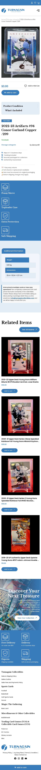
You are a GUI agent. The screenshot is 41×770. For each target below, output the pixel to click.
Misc (2, 738)
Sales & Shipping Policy (8, 676)
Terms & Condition (31, 753)
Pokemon (4, 729)
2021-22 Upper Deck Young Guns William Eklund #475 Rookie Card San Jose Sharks (20, 380)
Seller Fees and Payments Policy (12, 682)
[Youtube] (26, 758)
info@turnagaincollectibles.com (22, 298)
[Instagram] (19, 758)
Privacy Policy (7, 753)
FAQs (16, 755)
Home (3, 19)
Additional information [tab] (13, 251)
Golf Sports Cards (7, 697)
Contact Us (23, 755)
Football (4, 691)
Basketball (4, 694)
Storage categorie (13, 19)
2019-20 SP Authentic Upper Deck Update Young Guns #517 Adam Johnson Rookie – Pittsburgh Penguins (20, 560)
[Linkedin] (22, 758)
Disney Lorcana (6, 735)
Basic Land (4, 708)
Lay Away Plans (19, 753)
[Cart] (38, 3)
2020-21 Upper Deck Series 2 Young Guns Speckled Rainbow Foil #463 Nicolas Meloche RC (19, 500)
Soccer (3, 700)
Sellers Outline (6, 679)
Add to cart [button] (8, 391)
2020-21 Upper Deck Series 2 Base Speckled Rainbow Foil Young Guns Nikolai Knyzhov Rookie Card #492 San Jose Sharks (20, 441)
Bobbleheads (5, 718)
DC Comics (5, 732)
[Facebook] (15, 758)
